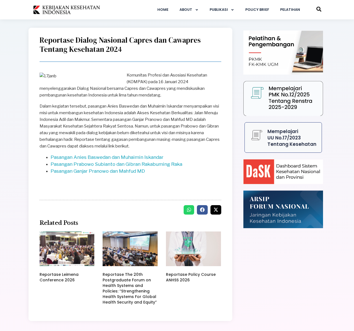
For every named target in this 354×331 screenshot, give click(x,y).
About (185, 9)
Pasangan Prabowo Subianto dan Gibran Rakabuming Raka (116, 164)
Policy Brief (257, 9)
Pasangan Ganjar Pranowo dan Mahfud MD (98, 171)
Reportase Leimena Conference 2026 (59, 277)
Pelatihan (290, 9)
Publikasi (219, 9)
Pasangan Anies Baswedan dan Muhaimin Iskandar (107, 157)
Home (162, 9)
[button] (189, 210)
